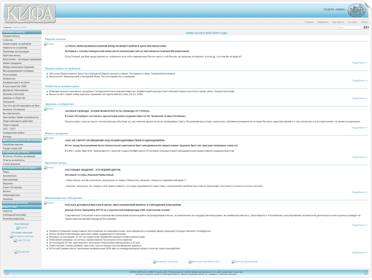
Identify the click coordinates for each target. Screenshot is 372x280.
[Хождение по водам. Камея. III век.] (355, 16)
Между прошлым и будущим (18, 67)
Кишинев (8, 199)
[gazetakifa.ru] (30, 23)
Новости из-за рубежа (15, 47)
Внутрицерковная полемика (18, 71)
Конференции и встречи (16, 82)
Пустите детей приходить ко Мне (21, 105)
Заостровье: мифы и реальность (21, 117)
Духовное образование (15, 90)
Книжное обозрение (14, 109)
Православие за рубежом (17, 44)
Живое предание (12, 63)
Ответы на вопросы (14, 160)
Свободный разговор (14, 215)
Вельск (6, 191)
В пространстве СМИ (14, 86)
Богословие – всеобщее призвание (22, 59)
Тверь (6, 172)
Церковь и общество (14, 98)
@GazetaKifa (251, 261)
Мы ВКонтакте (212, 261)
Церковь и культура (13, 94)
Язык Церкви (10, 74)
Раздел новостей (12, 148)
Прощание (9, 101)
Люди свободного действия (18, 121)
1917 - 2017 (9, 129)
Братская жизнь (11, 55)
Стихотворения (11, 164)
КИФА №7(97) (20, 27)
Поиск (364, 22)
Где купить (338, 22)
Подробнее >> (360, 62)
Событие (8, 40)
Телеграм (172, 261)
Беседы (7, 136)
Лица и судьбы (11, 125)
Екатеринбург (10, 179)
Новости (7, 211)
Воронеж (8, 183)
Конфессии (9, 78)
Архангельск (9, 175)
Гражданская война (13, 132)
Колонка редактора (13, 218)
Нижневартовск (11, 195)
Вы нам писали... (12, 113)
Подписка (323, 22)
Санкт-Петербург (12, 187)
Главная (309, 22)
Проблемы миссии (13, 144)
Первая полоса (11, 36)
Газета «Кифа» (335, 9)
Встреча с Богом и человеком (19, 156)
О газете (352, 22)
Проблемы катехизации (16, 51)
